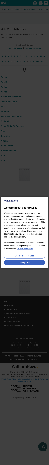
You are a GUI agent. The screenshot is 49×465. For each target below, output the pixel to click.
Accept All (24, 262)
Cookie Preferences (24, 255)
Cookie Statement (25, 248)
